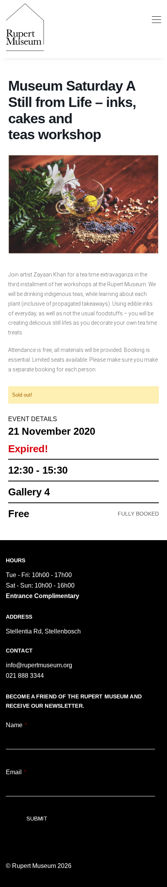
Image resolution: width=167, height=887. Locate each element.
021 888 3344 (25, 675)
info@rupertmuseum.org (39, 665)
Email (16, 772)
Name (16, 725)
